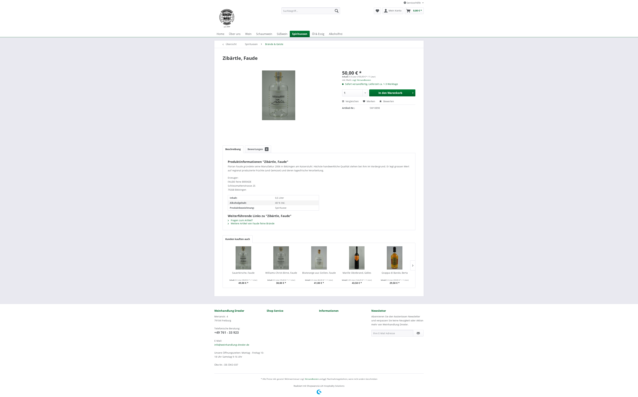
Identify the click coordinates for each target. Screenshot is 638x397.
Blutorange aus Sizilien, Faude (319, 272)
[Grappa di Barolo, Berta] (394, 258)
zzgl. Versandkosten (361, 80)
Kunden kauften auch (237, 239)
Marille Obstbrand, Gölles (357, 272)
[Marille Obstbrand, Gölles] (357, 258)
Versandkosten (312, 379)
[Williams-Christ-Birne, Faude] (281, 258)
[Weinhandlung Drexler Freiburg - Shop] (246, 18)
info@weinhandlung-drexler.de (231, 344)
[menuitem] (310, 10)
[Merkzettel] (377, 10)
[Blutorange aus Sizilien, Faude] (319, 258)
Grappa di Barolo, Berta (395, 272)
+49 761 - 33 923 (226, 332)
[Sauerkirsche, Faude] (243, 258)
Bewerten (388, 101)
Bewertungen (257, 149)
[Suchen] (336, 10)
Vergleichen (352, 101)
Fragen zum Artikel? (241, 220)
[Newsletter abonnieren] (418, 333)
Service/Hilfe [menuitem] (413, 2)
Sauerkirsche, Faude (243, 272)
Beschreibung (233, 149)
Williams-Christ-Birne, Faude (281, 272)
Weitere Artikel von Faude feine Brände (252, 223)
